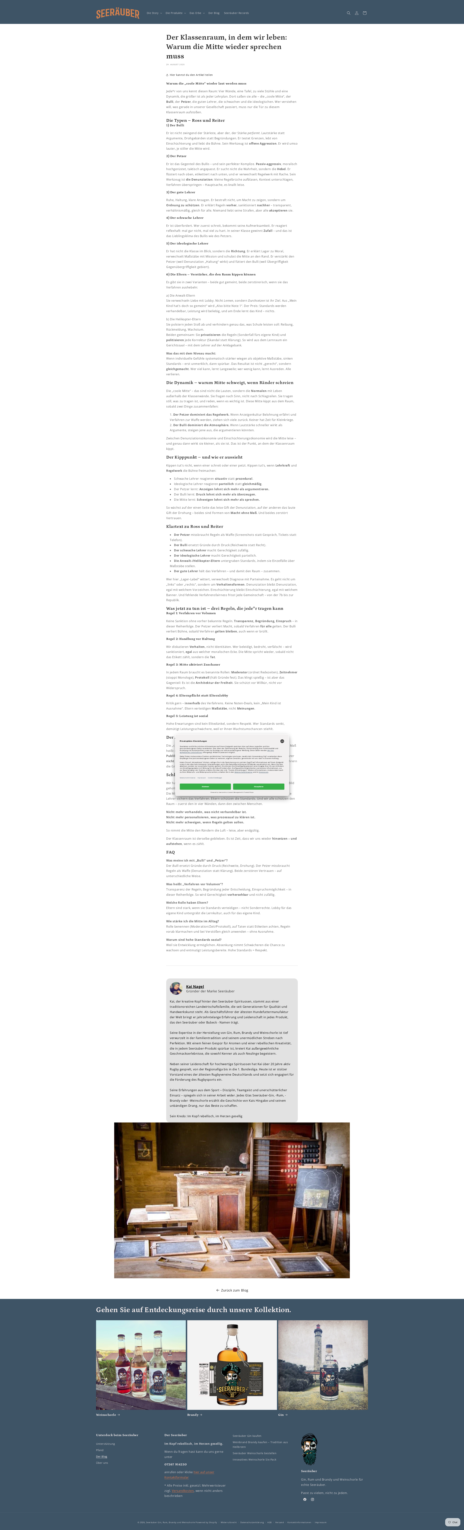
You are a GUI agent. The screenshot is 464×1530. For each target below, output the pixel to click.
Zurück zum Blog (234, 1290)
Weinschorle (106, 1415)
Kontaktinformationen (299, 1522)
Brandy (193, 1415)
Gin (281, 1415)
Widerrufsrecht (229, 1522)
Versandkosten (183, 1491)
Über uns (102, 1462)
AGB (269, 1522)
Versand (279, 1522)
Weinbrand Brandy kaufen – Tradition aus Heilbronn (260, 1445)
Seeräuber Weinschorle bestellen (255, 1453)
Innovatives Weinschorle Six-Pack (254, 1459)
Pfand (100, 1450)
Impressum (320, 1522)
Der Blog (101, 1456)
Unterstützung (105, 1443)
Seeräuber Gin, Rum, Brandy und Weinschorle (170, 1522)
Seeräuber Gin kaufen (247, 1436)
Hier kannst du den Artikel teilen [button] (191, 75)
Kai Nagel (195, 986)
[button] (154, 13)
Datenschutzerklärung (252, 1522)
